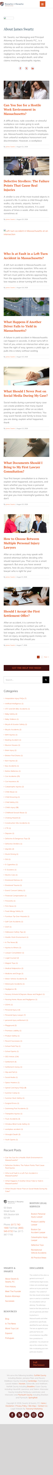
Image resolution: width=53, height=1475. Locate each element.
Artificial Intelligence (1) (14, 703)
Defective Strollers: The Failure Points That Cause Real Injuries (26, 185)
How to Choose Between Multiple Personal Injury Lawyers (22, 543)
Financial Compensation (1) (15, 896)
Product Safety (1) (12, 1036)
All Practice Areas (38, 1257)
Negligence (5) (10, 989)
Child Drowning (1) (12, 797)
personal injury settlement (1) (16, 1020)
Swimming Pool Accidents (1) (16, 1108)
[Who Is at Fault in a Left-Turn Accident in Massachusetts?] (26, 238)
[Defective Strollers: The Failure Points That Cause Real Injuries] (26, 166)
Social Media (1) (11, 1077)
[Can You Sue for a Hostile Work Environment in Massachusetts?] (26, 90)
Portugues (9, 1338)
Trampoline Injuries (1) (13, 1114)
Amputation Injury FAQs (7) (15, 698)
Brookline (31, 1386)
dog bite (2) (9, 849)
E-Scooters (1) (10, 870)
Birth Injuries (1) (11, 735)
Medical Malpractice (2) (14, 968)
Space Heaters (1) (12, 1082)
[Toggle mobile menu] (42, 4)
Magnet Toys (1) (11, 963)
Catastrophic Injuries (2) (14, 787)
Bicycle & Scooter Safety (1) (16, 724)
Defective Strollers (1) (13, 844)
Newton (22, 1383)
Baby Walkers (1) (12, 719)
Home (43, 1403)
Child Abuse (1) (11, 792)
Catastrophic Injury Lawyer (39, 1238)
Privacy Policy (21, 1406)
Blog (7, 1319)
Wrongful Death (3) (12, 1134)
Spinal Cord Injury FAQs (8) (15, 1088)
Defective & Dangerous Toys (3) (17, 838)
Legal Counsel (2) (12, 958)
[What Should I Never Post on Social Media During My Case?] (26, 376)
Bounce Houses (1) (12, 745)
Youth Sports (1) (11, 1139)
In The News (10, 1323)
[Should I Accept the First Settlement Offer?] (26, 596)
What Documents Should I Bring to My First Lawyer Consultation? (23, 467)
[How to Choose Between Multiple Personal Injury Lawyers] (26, 523)
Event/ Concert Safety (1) (15, 890)
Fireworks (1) (10, 901)
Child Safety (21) (11, 802)
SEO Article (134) (12, 1056)
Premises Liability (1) (13, 1030)
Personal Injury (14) (12, 1010)
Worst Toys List (11, 1328)
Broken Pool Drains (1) (14, 755)
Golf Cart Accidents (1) (14, 921)
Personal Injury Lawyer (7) (15, 1015)
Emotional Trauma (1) (13, 885)
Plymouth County (25, 1395)
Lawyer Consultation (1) (14, 953)
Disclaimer (10, 1406)
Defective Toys (37, 1245)
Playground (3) (11, 1025)
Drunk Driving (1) (11, 854)
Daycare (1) (9, 833)
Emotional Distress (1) (13, 880)
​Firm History (10, 1286)
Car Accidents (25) (12, 776)
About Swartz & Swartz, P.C (11, 1280)
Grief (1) (8, 927)
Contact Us (42, 1406)
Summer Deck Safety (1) (14, 1098)
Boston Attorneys (12, 1296)
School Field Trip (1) (12, 1046)
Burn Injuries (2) (11, 761)
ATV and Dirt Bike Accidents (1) (17, 709)
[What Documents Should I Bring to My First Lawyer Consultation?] (26, 447)
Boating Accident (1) (13, 740)
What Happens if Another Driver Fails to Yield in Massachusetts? (22, 326)
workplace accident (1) (14, 1129)
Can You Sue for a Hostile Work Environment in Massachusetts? (22, 109)
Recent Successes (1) (13, 1041)
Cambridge (32, 1381)
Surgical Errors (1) (12, 1103)
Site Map (32, 1406)
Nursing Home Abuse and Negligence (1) (21, 999)
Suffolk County (40, 1375)
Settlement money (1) (13, 1067)
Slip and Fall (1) (11, 1072)
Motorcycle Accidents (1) (15, 984)
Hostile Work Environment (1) (16, 937)
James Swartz (10, 147)
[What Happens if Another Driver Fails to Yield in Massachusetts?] (26, 306)
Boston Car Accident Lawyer (38, 1231)
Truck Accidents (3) (12, 1119)
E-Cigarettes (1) (11, 864)
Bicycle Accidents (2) (13, 729)
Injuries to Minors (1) (13, 947)
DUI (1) (7, 859)
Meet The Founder (13, 1291)
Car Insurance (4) (12, 781)
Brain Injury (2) (10, 750)
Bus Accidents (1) (12, 766)
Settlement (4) (10, 1062)
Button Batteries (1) (13, 771)
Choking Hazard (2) (12, 818)
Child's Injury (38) (11, 807)
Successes (9, 1301)
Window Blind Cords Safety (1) (17, 1124)
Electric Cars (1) (11, 875)
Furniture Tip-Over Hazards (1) (17, 916)
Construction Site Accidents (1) (17, 823)
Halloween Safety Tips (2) (15, 932)
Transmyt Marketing (34, 1409)
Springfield (32, 1397)
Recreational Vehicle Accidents (38, 1251)
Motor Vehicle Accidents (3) (16, 979)
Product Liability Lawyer (38, 1223)
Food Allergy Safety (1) (14, 911)
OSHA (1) (9, 1005)
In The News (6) (11, 942)
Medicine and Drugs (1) (14, 973)
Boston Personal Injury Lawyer (38, 1215)
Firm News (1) (10, 906)
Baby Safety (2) (11, 714)
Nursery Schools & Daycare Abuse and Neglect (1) (25, 994)
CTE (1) (8, 828)
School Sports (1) (12, 1051)
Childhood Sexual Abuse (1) (16, 812)
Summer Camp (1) (12, 1093)
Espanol (8, 1333)
